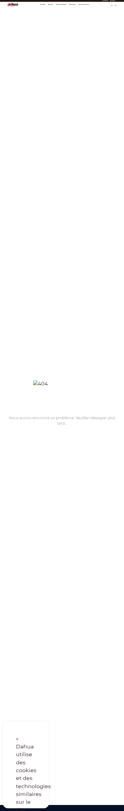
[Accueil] (13, 4)
